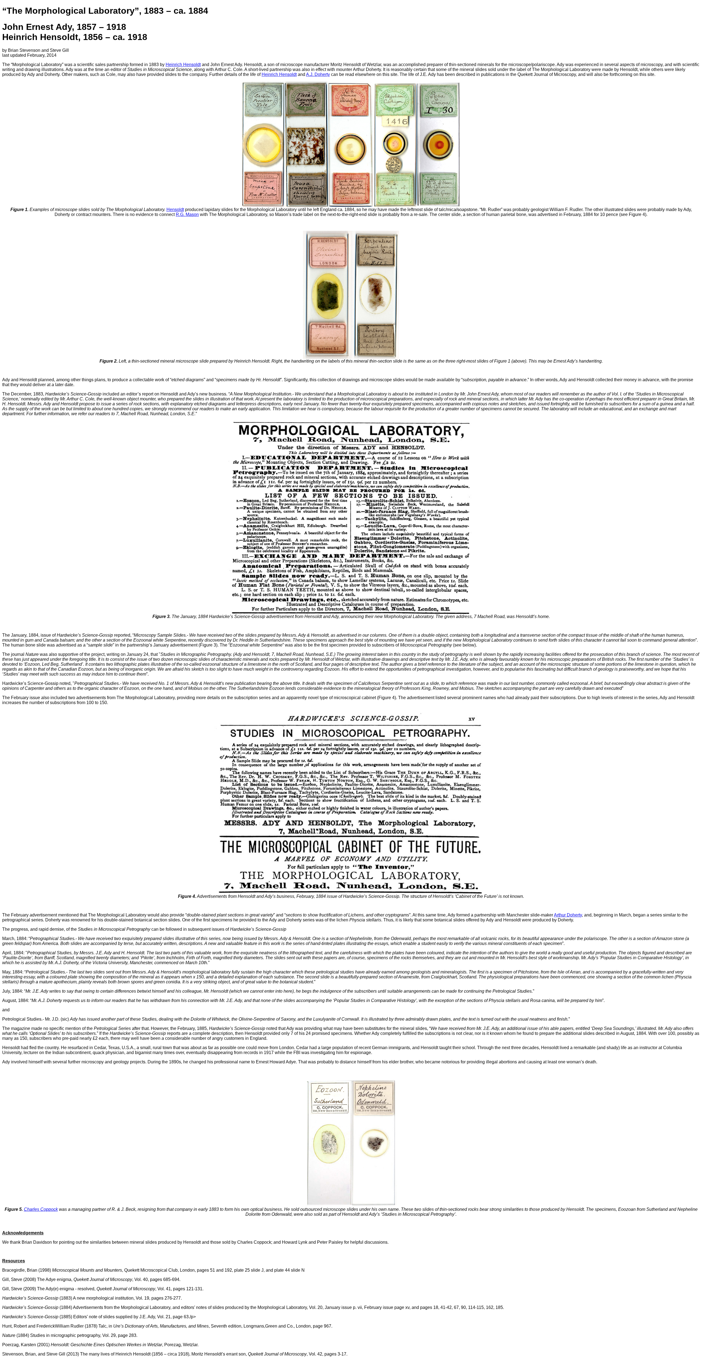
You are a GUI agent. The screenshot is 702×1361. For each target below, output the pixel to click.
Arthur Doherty (568, 915)
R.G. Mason (187, 214)
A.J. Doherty (318, 74)
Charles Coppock (41, 1209)
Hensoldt (175, 209)
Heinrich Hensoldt (183, 64)
